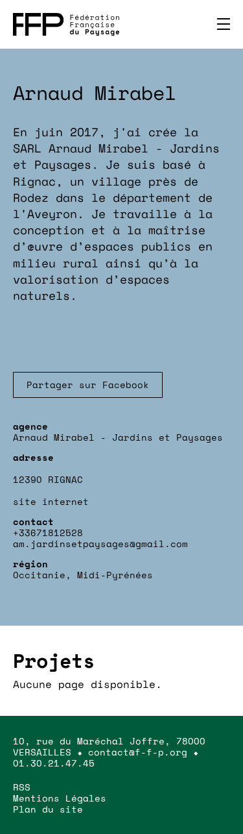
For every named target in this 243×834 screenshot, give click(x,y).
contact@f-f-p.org (137, 752)
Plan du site (48, 809)
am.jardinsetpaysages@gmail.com (100, 543)
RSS (21, 787)
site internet (51, 501)
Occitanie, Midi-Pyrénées (83, 575)
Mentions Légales (59, 798)
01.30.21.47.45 (54, 763)
